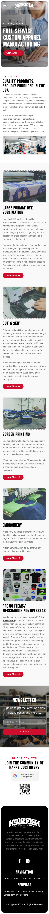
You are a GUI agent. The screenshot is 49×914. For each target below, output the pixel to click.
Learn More (24, 731)
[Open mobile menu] (4, 5)
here (12, 620)
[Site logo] (24, 5)
